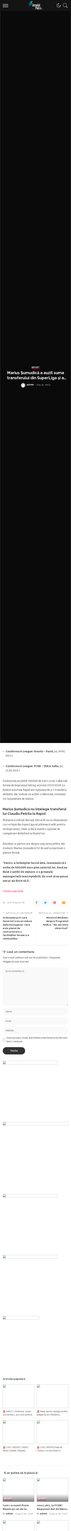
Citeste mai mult (13, 891)
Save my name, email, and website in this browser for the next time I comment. (36, 1040)
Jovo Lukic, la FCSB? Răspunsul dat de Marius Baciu (52, 1509)
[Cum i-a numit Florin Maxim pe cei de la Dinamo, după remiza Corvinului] (18, 1490)
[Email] (63, 902)
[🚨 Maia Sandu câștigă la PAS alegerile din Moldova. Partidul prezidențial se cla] (52, 1396)
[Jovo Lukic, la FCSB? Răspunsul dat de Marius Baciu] (52, 1490)
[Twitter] (45, 902)
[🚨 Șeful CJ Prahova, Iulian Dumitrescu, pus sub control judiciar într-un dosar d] (18, 1396)
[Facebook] (36, 902)
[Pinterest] (54, 902)
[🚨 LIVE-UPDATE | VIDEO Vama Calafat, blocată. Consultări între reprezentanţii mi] (18, 1432)
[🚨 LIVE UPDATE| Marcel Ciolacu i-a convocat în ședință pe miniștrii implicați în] (52, 1432)
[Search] (64, 5)
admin (30, 385)
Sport (35, 367)
